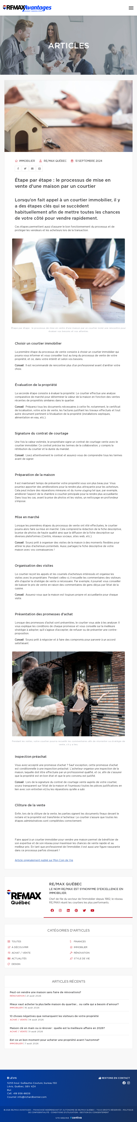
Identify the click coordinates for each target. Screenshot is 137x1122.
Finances (79, 941)
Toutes (16, 941)
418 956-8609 (21, 1093)
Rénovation (81, 953)
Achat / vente (21, 953)
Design (15, 964)
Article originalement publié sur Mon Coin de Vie (44, 860)
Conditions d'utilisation (64, 1112)
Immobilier (26, 161)
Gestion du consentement (94, 1112)
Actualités (19, 959)
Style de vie (81, 959)
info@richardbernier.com (32, 1097)
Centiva (76, 1117)
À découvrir (19, 947)
